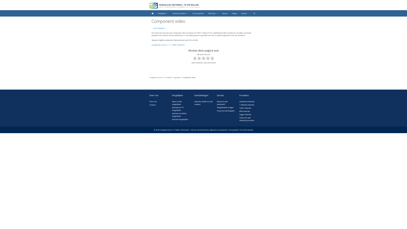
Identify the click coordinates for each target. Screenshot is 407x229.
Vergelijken (162, 13)
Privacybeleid (233, 130)
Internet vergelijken (180, 119)
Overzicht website (246, 130)
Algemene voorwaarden (218, 130)
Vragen (234, 13)
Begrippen (177, 77)
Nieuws (225, 13)
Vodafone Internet (246, 101)
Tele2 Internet (245, 108)
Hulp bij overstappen (226, 111)
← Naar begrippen (158, 28)
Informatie (212, 13)
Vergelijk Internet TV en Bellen (160, 77)
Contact (244, 13)
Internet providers (179, 13)
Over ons (153, 101)
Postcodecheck (198, 13)
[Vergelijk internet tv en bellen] (152, 13)
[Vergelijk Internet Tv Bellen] (174, 5)
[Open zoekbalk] (254, 13)
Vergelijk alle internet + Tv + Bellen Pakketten (168, 45)
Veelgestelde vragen (225, 107)
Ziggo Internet (245, 114)
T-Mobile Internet (246, 105)
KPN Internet (244, 111)
